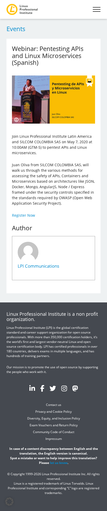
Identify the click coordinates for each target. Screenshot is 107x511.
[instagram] (64, 388)
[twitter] (53, 388)
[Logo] (22, 9)
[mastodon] (75, 388)
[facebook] (42, 388)
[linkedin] (32, 388)
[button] (9, 501)
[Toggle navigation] (97, 9)
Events (15, 28)
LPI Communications (38, 266)
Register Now (23, 215)
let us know (59, 463)
